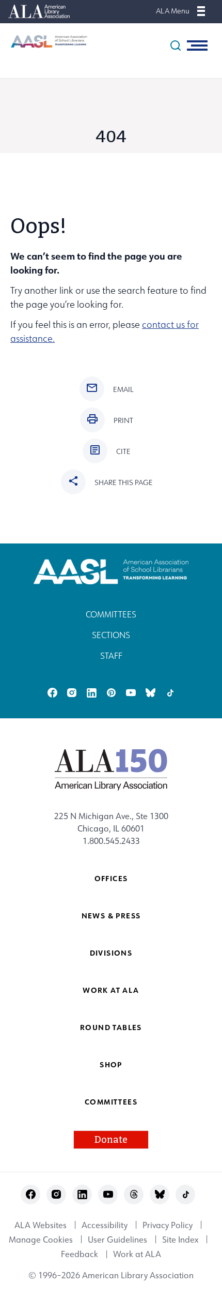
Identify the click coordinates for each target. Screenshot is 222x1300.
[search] (175, 45)
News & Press (111, 915)
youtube (131, 693)
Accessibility (105, 1225)
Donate (111, 1139)
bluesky (150, 693)
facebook (52, 693)
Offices (111, 878)
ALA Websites (40, 1225)
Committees (111, 614)
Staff (111, 656)
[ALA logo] (111, 769)
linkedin (92, 693)
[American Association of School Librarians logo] (44, 41)
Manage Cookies (41, 1239)
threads (134, 1194)
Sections (111, 635)
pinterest (111, 692)
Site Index (180, 1239)
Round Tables (111, 1027)
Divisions (111, 953)
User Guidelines (117, 1239)
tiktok (170, 692)
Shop (111, 1064)
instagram (72, 692)
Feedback (79, 1254)
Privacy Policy (167, 1225)
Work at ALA (111, 990)
